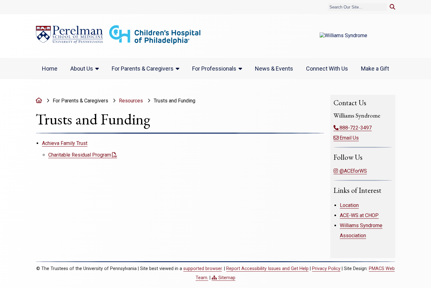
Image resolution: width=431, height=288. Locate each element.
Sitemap (226, 277)
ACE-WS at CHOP (359, 215)
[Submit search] (392, 7)
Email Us (349, 138)
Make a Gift (375, 68)
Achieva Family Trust (64, 143)
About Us (81, 68)
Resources (131, 101)
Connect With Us (327, 68)
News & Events (274, 68)
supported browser (202, 268)
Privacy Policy (326, 268)
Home (49, 68)
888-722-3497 (355, 128)
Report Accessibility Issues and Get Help (267, 268)
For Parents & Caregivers (143, 68)
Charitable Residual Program (79, 155)
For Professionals (214, 68)
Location (349, 205)
